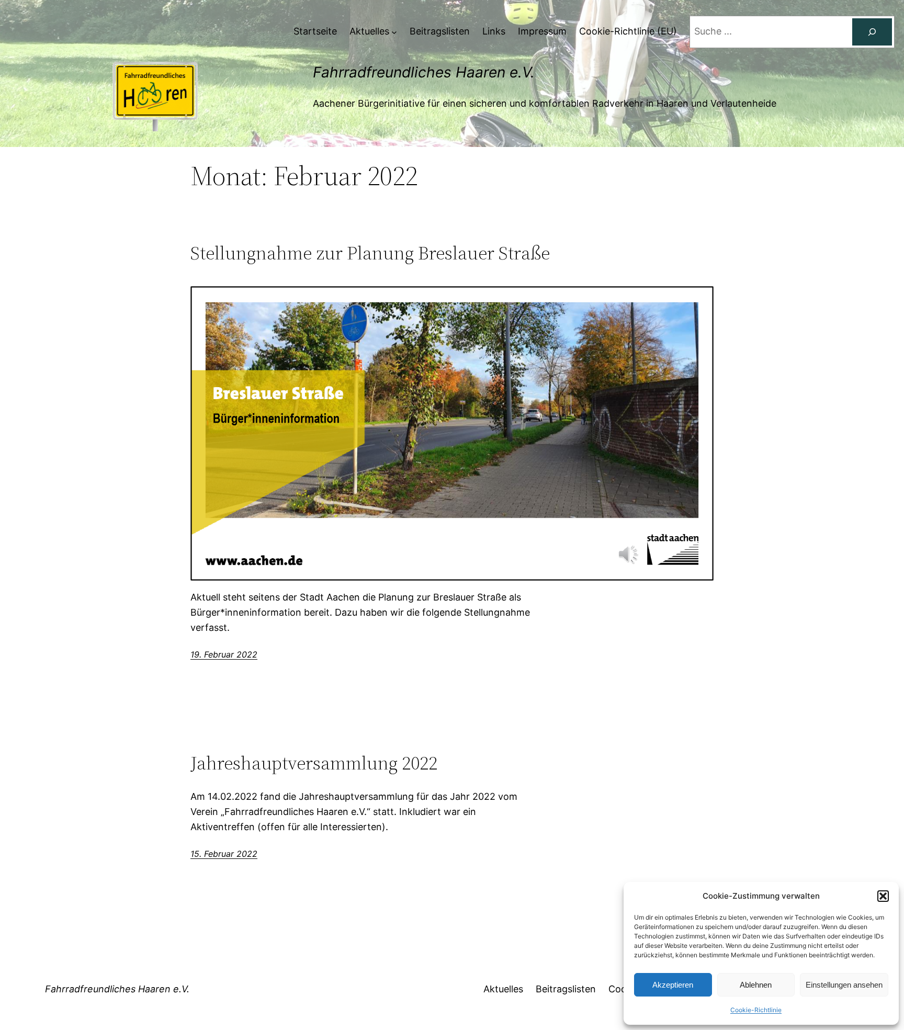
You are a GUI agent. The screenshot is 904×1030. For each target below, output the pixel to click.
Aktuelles (503, 988)
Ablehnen (756, 984)
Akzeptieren (672, 984)
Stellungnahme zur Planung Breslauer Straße (370, 253)
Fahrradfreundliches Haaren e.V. (424, 72)
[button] (883, 896)
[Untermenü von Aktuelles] (394, 32)
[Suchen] (872, 32)
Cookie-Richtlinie (756, 1010)
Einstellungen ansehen (844, 984)
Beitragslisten (566, 988)
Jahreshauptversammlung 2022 (313, 763)
